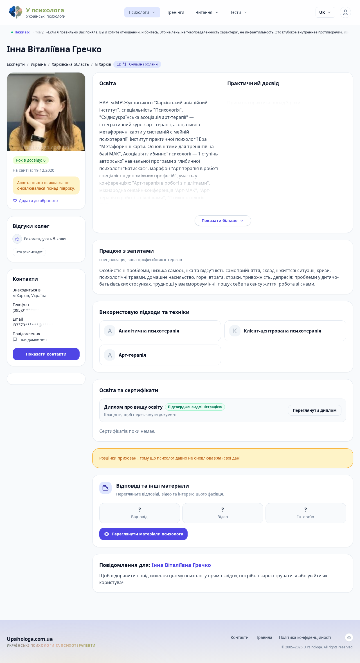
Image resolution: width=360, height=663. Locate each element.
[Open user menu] (345, 12)
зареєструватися (278, 576)
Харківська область (70, 64)
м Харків (103, 64)
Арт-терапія (132, 355)
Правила (263, 637)
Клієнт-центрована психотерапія (282, 331)
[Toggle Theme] (349, 637)
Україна (38, 64)
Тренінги (175, 12)
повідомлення (33, 339)
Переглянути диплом (315, 410)
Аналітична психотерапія (149, 331)
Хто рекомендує (29, 252)
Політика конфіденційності (305, 637)
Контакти (240, 637)
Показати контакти (46, 354)
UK (322, 12)
